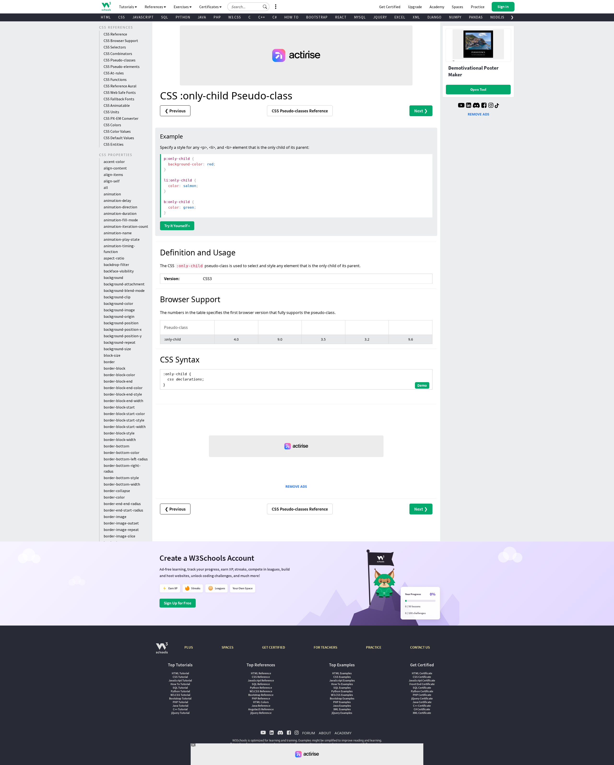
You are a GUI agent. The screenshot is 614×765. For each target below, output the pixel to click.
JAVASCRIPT (143, 17)
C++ (261, 17)
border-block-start (119, 407)
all (106, 187)
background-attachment (124, 284)
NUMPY (455, 17)
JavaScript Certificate (422, 680)
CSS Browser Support (121, 40)
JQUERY (380, 17)
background (113, 277)
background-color (118, 303)
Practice (477, 6)
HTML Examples (342, 673)
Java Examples (342, 705)
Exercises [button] (181, 6)
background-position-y (123, 335)
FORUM (308, 732)
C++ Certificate (422, 705)
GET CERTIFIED (273, 647)
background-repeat (120, 342)
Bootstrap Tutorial (180, 698)
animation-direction (120, 207)
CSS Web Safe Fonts (120, 92)
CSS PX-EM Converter (121, 118)
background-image (119, 309)
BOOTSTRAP (317, 17)
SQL (164, 17)
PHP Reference (261, 698)
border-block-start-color (124, 413)
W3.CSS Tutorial (180, 695)
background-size (117, 348)
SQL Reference (261, 684)
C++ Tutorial (180, 709)
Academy (437, 6)
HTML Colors (261, 702)
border (109, 361)
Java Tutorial (180, 705)
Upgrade (415, 6)
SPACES (227, 647)
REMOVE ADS (296, 486)
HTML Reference (261, 673)
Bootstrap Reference (260, 695)
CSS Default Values (119, 137)
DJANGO (434, 17)
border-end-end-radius (122, 503)
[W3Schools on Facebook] (484, 105)
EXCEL (399, 17)
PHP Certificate (422, 695)
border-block (114, 368)
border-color (114, 497)
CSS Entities (114, 144)
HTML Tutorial (180, 673)
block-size (112, 355)
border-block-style (119, 433)
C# (274, 17)
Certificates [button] (209, 6)
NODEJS (497, 17)
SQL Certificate (422, 687)
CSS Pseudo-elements (122, 66)
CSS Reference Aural (120, 86)
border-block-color (119, 374)
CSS (121, 17)
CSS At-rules (114, 73)
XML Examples (342, 709)
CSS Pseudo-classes (120, 60)
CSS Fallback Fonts (119, 98)
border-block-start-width (125, 426)
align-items (113, 174)
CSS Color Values (117, 131)
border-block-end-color (123, 387)
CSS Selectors (115, 47)
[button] (265, 7)
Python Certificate (422, 691)
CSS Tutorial (180, 677)
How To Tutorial (180, 684)
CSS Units (111, 111)
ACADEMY (343, 732)
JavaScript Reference (261, 680)
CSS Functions (115, 79)
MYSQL (360, 17)
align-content (115, 168)
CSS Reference (115, 34)
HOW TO (291, 17)
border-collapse (117, 490)
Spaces (457, 6)
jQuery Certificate (422, 698)
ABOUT (325, 732)
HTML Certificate (422, 673)
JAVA (202, 17)
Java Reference (261, 705)
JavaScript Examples (342, 680)
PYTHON (183, 17)
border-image (115, 516)
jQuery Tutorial (180, 713)
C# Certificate (422, 709)
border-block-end (118, 381)
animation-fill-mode (121, 219)
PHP (217, 17)
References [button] (154, 6)
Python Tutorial (180, 691)
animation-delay (117, 200)
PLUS (188, 647)
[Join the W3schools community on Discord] (476, 105)
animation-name (118, 232)
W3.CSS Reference (261, 691)
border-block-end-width (123, 400)
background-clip (117, 297)
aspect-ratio (114, 258)
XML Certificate (422, 713)
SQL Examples (342, 687)
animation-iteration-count (126, 226)
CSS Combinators (118, 53)
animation (112, 194)
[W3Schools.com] (162, 650)
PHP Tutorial (180, 702)
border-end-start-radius (123, 510)
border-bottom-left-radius (126, 459)
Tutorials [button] (127, 6)
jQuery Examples (342, 713)
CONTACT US (420, 647)
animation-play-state (122, 239)
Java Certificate (422, 702)
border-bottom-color (121, 452)
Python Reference (261, 687)
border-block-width (120, 439)
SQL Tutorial (180, 687)
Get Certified (389, 6)
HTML (106, 17)
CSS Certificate (422, 677)
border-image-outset (121, 523)
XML (416, 17)
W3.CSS (234, 17)
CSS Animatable (117, 105)
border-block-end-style (123, 394)
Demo (422, 385)
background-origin (119, 316)
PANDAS (476, 17)
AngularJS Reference (261, 709)
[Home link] (106, 6)
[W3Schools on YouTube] (461, 105)
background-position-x (123, 329)
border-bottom (116, 446)
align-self (112, 181)
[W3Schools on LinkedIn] (469, 105)
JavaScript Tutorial (180, 680)
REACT (341, 17)
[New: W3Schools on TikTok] (497, 105)
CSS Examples (342, 677)
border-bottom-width (122, 484)
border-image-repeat (121, 529)
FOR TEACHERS (325, 647)
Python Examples (342, 691)
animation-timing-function (119, 248)
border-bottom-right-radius (122, 468)
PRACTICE (373, 647)
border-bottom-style (121, 477)
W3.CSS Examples (342, 695)
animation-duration (120, 213)
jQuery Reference (261, 713)
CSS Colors (112, 124)
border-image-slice (119, 536)
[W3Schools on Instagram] (491, 105)
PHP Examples (342, 702)
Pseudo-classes (300, 111)
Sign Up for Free (177, 603)
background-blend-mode (124, 290)
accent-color (114, 161)
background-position (121, 322)
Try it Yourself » (177, 225)
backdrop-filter (116, 264)
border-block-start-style (124, 420)
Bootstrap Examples (342, 698)
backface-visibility (119, 271)
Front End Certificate (422, 684)
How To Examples (342, 684)
